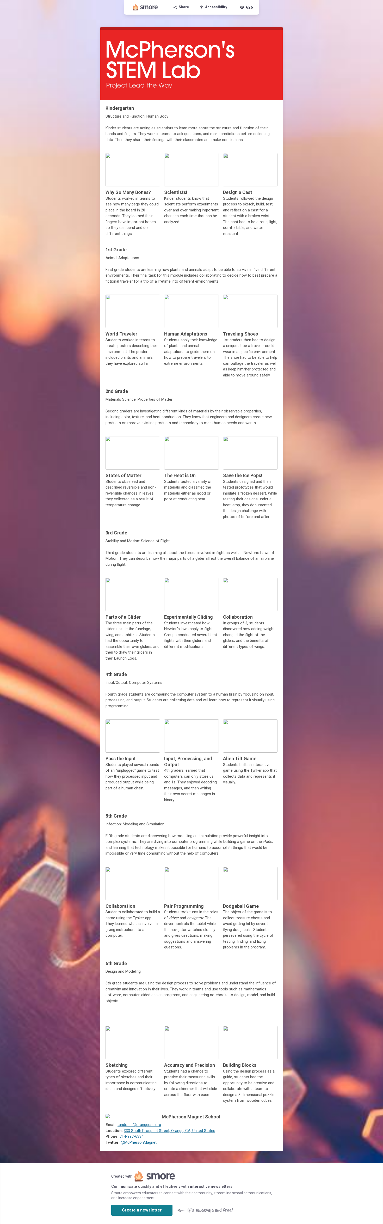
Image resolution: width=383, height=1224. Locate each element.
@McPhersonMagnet (139, 1142)
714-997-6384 (132, 1136)
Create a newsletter (142, 1210)
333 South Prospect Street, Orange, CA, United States (169, 1130)
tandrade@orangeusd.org (139, 1124)
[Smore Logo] (145, 7)
